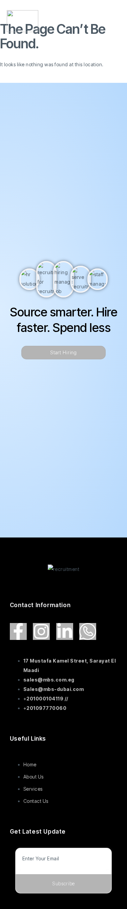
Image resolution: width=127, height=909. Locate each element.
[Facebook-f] (18, 631)
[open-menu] (116, 23)
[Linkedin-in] (64, 631)
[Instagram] (41, 631)
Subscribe (63, 883)
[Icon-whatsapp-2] (87, 631)
